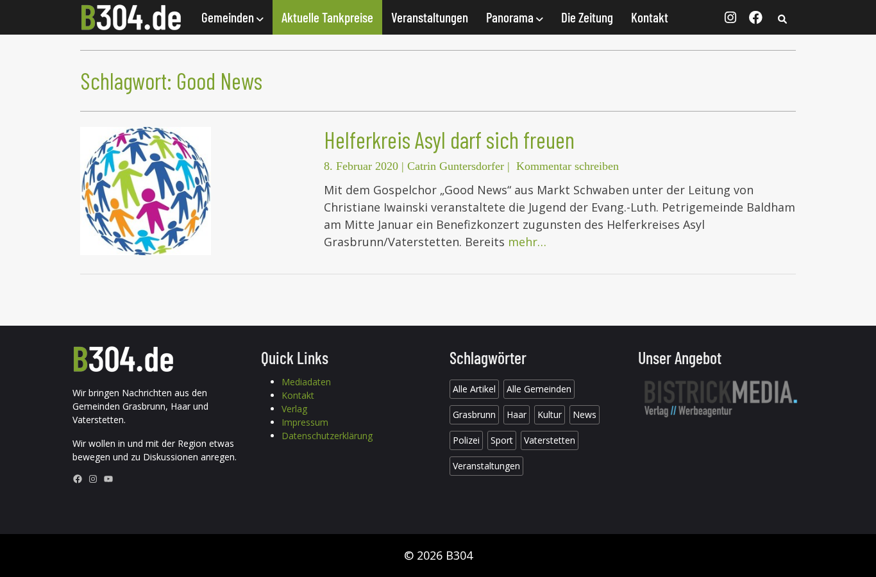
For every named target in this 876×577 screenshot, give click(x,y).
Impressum (305, 422)
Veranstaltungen (429, 17)
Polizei (466, 440)
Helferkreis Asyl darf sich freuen (449, 139)
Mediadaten (306, 382)
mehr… (527, 241)
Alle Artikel (474, 389)
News (584, 414)
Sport (502, 440)
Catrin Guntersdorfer (455, 166)
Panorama (511, 17)
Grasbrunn (474, 414)
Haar (516, 414)
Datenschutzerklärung (327, 436)
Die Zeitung (587, 17)
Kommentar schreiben (567, 166)
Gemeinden (229, 17)
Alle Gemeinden (539, 389)
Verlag (294, 409)
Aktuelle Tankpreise (327, 17)
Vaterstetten (549, 440)
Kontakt (649, 17)
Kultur (549, 414)
